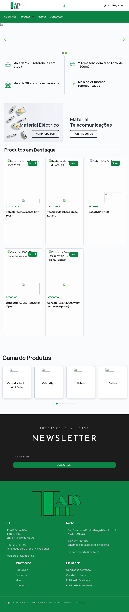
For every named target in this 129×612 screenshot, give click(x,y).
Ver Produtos (45, 133)
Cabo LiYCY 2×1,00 (99, 212)
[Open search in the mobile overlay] (63, 5)
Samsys (81, 602)
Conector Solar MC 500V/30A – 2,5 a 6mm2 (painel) (64, 304)
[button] (27, 17)
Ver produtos (83, 133)
